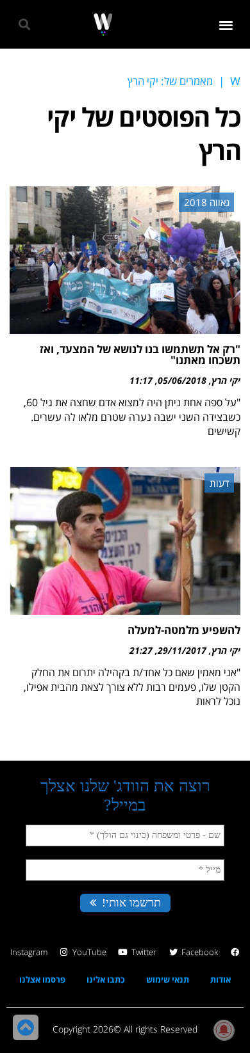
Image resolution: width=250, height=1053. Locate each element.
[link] (103, 24)
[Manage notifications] (223, 1030)
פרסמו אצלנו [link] (42, 979)
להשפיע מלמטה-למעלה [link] (184, 629)
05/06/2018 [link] (182, 380)
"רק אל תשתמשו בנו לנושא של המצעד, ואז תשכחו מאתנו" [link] (140, 354)
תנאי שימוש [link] (167, 979)
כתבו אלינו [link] (106, 979)
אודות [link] (220, 979)
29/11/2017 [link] (182, 650)
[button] (226, 24)
